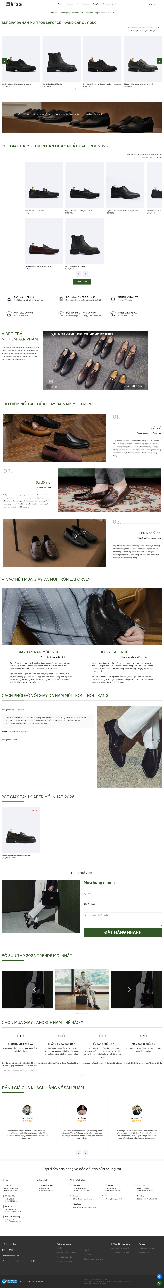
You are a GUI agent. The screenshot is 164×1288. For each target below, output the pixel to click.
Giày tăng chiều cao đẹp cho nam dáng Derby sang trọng (102, 84)
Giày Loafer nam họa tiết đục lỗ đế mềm (111, 211)
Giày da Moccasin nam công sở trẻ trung (70, 266)
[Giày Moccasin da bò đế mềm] (76, 185)
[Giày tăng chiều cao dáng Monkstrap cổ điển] (143, 59)
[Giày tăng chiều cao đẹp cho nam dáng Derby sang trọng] (102, 59)
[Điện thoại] (159, 1283)
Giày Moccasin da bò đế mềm (67, 211)
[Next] (159, 61)
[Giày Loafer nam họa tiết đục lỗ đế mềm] (117, 185)
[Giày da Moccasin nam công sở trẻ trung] (76, 241)
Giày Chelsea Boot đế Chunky (52, 84)
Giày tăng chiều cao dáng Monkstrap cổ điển (138, 84)
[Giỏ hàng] (150, 3)
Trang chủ (54, 12)
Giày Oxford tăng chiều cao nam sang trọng (16, 84)
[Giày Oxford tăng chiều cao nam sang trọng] (21, 59)
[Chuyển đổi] (91, 710)
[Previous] (4, 61)
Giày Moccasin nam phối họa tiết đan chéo (33, 211)
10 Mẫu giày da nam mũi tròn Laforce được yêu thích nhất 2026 (87, 12)
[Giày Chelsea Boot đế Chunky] (62, 59)
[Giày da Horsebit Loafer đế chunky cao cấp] (21, 830)
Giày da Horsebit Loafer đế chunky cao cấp (16, 856)
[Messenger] (159, 1276)
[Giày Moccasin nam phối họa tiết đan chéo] (38, 185)
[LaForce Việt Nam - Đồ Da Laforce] (14, 4)
